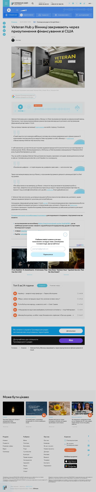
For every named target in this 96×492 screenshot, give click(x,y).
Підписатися (48, 254)
